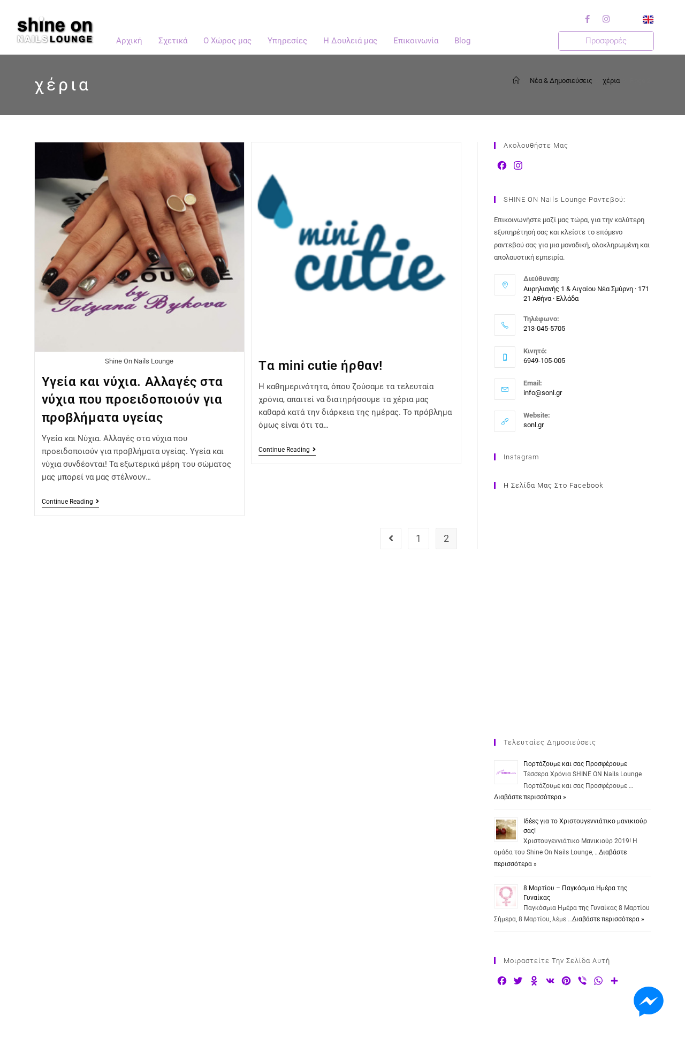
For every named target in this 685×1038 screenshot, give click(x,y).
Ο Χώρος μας (227, 41)
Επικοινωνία (415, 41)
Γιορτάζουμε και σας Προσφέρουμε (575, 764)
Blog (462, 41)
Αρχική (129, 41)
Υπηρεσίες (287, 41)
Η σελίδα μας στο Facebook (553, 485)
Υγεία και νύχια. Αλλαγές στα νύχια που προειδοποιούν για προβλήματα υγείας (132, 399)
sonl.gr (533, 425)
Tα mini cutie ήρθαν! (320, 365)
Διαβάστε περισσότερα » (530, 797)
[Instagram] (606, 19)
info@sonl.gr (542, 393)
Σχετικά (172, 41)
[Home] (516, 81)
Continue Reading (70, 501)
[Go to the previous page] (390, 538)
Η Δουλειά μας (350, 41)
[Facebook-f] (588, 19)
